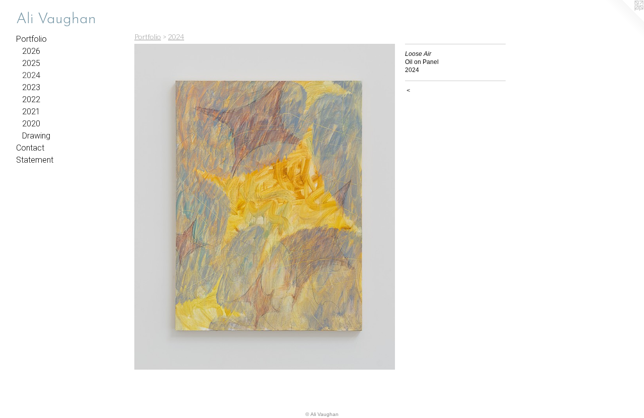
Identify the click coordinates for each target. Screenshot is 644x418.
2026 (31, 51)
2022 (31, 99)
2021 (31, 111)
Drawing (36, 136)
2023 (31, 87)
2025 (31, 63)
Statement (34, 160)
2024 (31, 75)
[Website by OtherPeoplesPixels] (624, 20)
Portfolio (31, 39)
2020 (31, 123)
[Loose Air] (264, 207)
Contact (30, 148)
